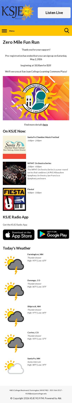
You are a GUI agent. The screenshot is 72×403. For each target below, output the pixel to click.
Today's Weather (17, 248)
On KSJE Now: (14, 131)
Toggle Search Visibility (67, 30)
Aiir (59, 398)
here (45, 124)
